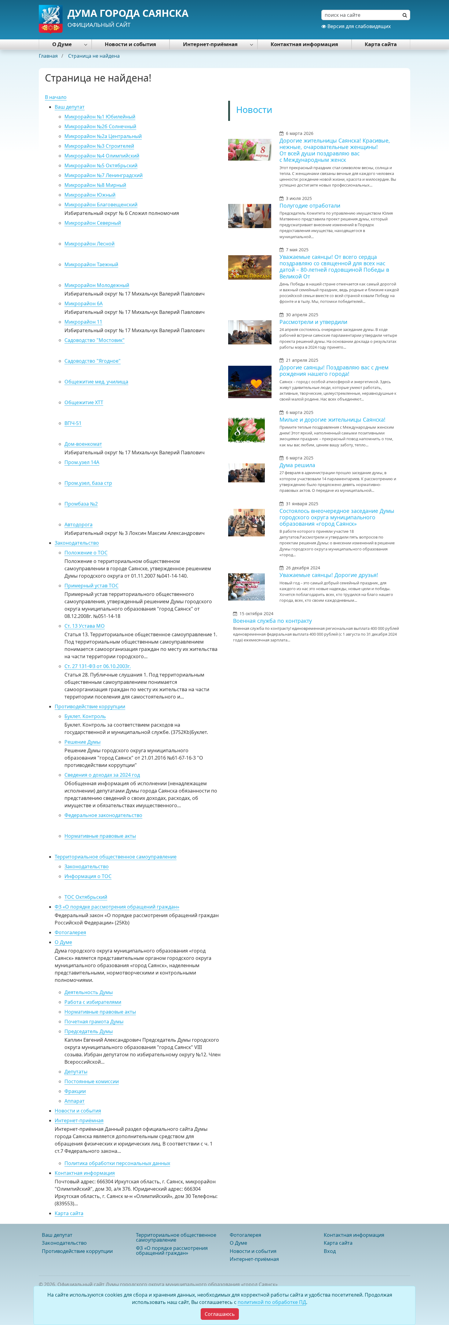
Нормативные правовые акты (100, 836)
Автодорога (78, 524)
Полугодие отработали (309, 205)
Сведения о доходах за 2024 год (102, 774)
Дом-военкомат (83, 444)
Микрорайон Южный (89, 194)
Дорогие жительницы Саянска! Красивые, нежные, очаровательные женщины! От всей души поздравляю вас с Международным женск (334, 150)
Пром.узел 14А (81, 462)
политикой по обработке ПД (272, 1302)
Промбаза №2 (81, 503)
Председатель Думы (88, 1031)
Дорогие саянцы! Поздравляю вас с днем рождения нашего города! (334, 370)
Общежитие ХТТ (83, 402)
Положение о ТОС (86, 552)
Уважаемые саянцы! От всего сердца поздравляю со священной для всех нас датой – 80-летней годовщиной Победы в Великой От (334, 266)
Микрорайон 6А (83, 303)
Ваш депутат (70, 106)
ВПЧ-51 (73, 423)
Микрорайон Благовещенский (100, 204)
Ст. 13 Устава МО (84, 626)
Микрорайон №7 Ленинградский (103, 175)
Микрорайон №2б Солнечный (100, 126)
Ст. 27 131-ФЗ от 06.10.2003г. (97, 666)
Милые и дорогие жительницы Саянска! (332, 419)
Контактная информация (304, 44)
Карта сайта (381, 44)
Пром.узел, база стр (88, 483)
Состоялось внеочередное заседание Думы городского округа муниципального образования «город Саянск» (336, 517)
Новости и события (130, 44)
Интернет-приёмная (210, 44)
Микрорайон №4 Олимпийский (101, 155)
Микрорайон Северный (92, 223)
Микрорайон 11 (83, 321)
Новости (254, 109)
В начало (56, 97)
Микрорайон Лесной (89, 243)
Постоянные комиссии (91, 1081)
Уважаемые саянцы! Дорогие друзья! (328, 575)
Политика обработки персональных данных (117, 1163)
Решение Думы (82, 742)
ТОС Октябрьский (85, 897)
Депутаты (75, 1071)
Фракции (75, 1091)
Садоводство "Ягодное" (92, 361)
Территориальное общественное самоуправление (116, 856)
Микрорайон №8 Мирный (95, 185)
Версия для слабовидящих (358, 26)
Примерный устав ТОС (91, 585)
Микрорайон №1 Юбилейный (99, 116)
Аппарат (74, 1101)
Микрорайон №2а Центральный (103, 136)
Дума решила (297, 465)
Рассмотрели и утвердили (313, 321)
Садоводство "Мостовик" (94, 340)
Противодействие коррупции (90, 706)
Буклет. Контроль (85, 716)
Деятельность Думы (88, 992)
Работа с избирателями (92, 1002)
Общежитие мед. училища (96, 381)
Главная (49, 56)
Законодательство (77, 542)
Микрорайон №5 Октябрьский (100, 165)
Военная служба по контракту (272, 620)
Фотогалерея (70, 932)
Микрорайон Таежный (91, 264)
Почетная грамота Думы (93, 1021)
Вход (330, 1251)
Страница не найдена (94, 56)
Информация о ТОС (87, 876)
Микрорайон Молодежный (96, 285)
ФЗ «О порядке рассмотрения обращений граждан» (117, 906)
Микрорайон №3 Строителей (99, 146)
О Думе (62, 44)
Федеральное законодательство (103, 815)
